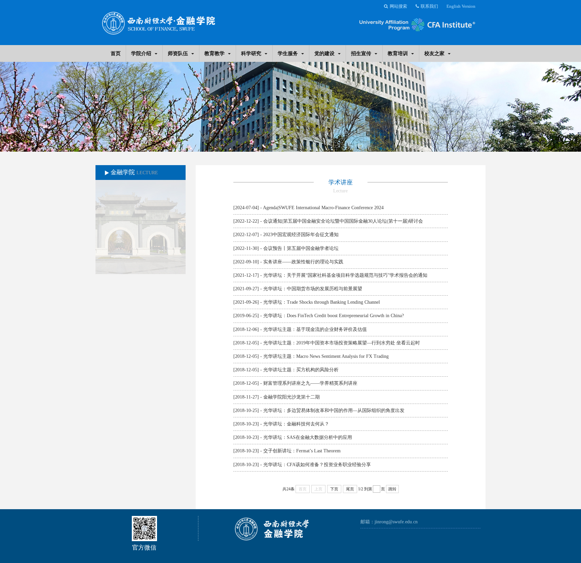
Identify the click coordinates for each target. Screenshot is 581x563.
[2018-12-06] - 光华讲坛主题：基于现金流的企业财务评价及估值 (300, 329)
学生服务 (288, 53)
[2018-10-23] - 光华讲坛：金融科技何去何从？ (281, 423)
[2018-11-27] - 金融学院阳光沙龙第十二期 (276, 397)
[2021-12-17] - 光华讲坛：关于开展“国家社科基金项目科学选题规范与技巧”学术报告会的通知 (330, 275)
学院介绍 (141, 53)
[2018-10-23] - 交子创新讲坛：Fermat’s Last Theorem (287, 450)
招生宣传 (361, 53)
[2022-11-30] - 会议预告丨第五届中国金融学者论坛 (286, 248)
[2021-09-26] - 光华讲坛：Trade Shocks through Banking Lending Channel (306, 302)
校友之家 (434, 53)
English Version (461, 6)
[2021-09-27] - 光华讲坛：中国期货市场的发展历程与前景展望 (297, 288)
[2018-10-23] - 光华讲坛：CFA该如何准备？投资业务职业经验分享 (302, 464)
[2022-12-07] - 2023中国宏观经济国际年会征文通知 (286, 234)
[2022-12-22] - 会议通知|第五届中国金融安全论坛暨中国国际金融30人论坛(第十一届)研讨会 (328, 221)
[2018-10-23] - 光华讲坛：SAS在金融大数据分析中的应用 (292, 437)
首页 (116, 53)
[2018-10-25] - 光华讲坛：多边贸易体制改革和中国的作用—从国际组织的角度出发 (318, 410)
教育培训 (398, 53)
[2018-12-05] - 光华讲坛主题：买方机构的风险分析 (286, 369)
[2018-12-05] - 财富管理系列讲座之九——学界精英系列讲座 (295, 383)
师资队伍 (178, 53)
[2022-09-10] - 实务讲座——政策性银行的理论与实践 (288, 261)
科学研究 (251, 53)
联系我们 (429, 6)
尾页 (350, 489)
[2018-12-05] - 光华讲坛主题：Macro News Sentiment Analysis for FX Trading (311, 356)
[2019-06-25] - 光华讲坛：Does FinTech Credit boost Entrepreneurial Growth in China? (318, 315)
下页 (334, 489)
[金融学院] (159, 21)
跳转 (392, 489)
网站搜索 (398, 6)
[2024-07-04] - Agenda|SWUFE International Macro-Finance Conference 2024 (308, 207)
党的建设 (324, 53)
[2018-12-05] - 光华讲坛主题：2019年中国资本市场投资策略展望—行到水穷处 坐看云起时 (326, 342)
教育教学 (214, 53)
